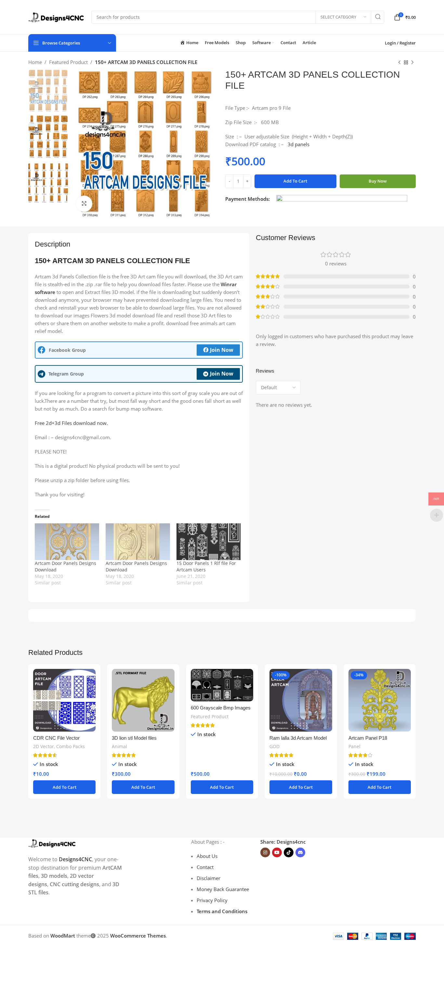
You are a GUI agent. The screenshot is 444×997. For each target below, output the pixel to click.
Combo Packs (70, 746)
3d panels (298, 144)
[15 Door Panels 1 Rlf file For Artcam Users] (208, 541)
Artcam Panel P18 (367, 738)
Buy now (378, 181)
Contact (205, 867)
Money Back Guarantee (223, 889)
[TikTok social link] (289, 852)
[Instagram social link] (265, 852)
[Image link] (52, 842)
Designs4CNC (75, 859)
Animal (119, 746)
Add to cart (295, 181)
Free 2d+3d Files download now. (71, 423)
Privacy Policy (212, 900)
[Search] (377, 17)
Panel (354, 746)
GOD (274, 746)
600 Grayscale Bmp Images (221, 707)
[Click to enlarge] (84, 204)
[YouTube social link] (277, 852)
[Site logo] (56, 16)
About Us (207, 856)
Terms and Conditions (222, 911)
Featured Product (68, 62)
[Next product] (412, 62)
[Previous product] (399, 62)
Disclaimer (208, 878)
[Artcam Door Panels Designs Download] (67, 541)
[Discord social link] (300, 852)
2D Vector (43, 746)
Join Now (221, 349)
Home (35, 62)
